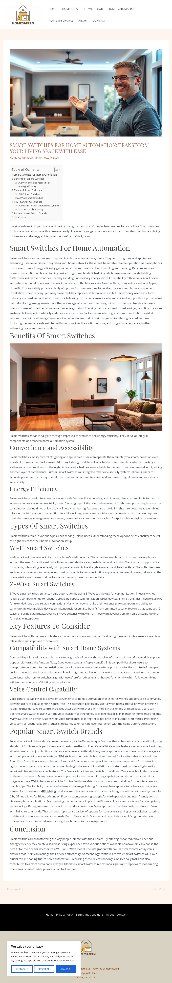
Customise (22, 969)
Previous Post (14, 889)
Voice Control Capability (31, 209)
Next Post (160, 889)
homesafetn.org (81, 968)
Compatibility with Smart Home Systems (39, 205)
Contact (99, 20)
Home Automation (122, 8)
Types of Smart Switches (28, 190)
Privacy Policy (64, 914)
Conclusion (20, 217)
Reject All (44, 969)
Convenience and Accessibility (34, 182)
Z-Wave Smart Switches (31, 197)
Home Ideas (70, 8)
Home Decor (93, 8)
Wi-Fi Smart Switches (29, 194)
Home (53, 8)
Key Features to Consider (28, 201)
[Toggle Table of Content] (55, 170)
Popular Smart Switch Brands (30, 213)
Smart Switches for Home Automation (35, 174)
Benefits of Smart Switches (29, 178)
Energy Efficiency (27, 186)
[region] (44, 958)
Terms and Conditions (89, 914)
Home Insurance (61, 20)
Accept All (65, 969)
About (83, 20)
